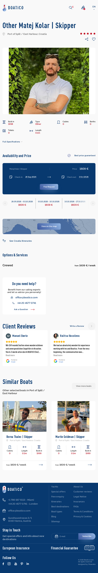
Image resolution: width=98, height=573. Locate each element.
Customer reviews (83, 491)
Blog (53, 516)
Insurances (79, 501)
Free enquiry (57, 496)
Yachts (54, 486)
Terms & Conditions (83, 511)
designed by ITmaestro (86, 564)
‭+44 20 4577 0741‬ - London (23, 503)
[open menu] (71, 7)
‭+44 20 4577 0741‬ (26, 303)
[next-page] (91, 326)
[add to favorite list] (8, 406)
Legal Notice (80, 496)
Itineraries (56, 501)
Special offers (58, 491)
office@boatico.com (26, 297)
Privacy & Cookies (83, 516)
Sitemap (55, 521)
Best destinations (60, 506)
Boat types (56, 511)
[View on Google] (8, 335)
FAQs (76, 506)
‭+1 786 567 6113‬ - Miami (21, 499)
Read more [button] (10, 355)
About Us (78, 486)
